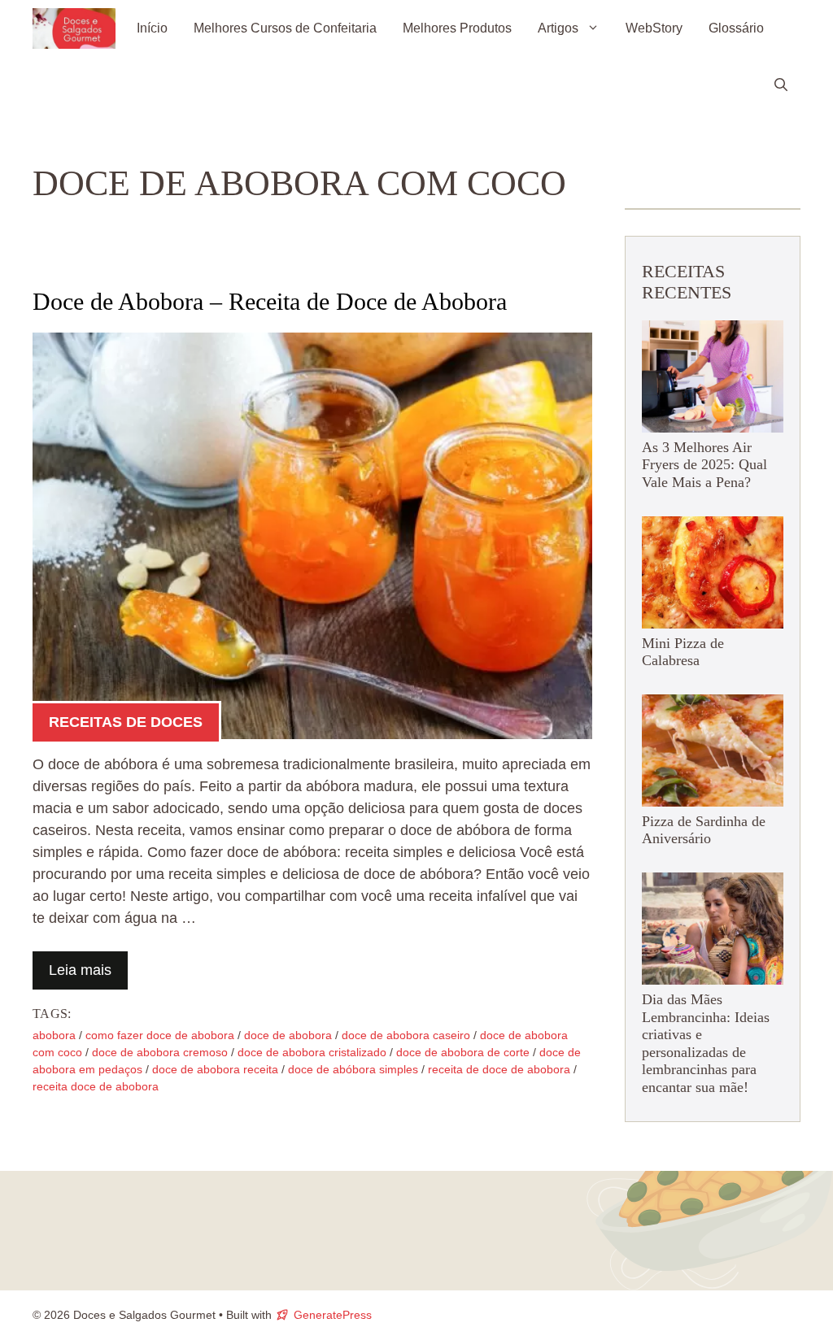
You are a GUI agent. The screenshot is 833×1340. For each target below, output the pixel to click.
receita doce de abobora (96, 1086)
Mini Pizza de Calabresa (683, 652)
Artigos (558, 28)
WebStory (654, 28)
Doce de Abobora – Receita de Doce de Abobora (270, 301)
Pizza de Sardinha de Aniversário (703, 830)
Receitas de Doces (126, 722)
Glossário (736, 28)
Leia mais (80, 970)
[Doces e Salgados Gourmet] (74, 28)
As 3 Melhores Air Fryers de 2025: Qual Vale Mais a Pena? (704, 464)
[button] (780, 85)
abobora (54, 1035)
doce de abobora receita (215, 1069)
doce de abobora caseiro (406, 1035)
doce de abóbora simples (353, 1069)
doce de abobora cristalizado (312, 1052)
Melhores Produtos (457, 28)
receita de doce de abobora (499, 1069)
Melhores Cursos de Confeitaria (285, 28)
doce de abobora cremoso (160, 1052)
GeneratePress (333, 1314)
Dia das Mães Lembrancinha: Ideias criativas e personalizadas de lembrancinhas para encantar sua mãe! (706, 1043)
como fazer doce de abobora (159, 1035)
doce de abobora (288, 1035)
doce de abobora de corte (463, 1052)
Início (152, 28)
